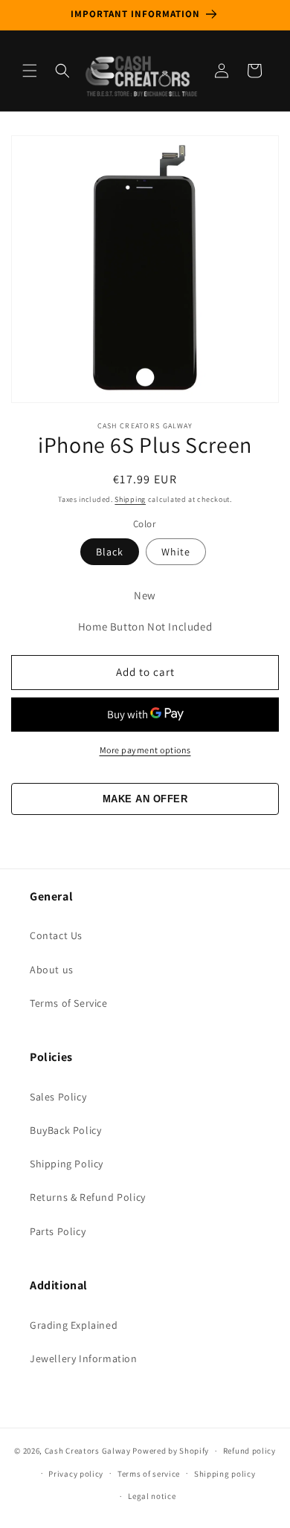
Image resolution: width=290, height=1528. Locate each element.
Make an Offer (145, 799)
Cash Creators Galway (88, 1450)
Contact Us (56, 935)
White (175, 551)
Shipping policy (225, 1474)
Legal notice (151, 1496)
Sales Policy (58, 1096)
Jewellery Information (84, 1358)
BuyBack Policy (65, 1130)
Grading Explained (73, 1325)
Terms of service (148, 1474)
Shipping (130, 499)
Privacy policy (75, 1474)
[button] (29, 70)
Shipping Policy (66, 1163)
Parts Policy (58, 1231)
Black (109, 551)
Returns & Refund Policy (88, 1197)
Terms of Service (69, 1003)
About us (52, 969)
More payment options (145, 749)
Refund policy (249, 1450)
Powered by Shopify (170, 1450)
